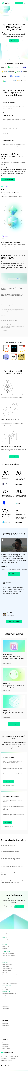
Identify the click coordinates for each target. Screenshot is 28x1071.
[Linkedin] (2, 1065)
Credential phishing (6, 997)
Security (11, 1056)
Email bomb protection (6, 999)
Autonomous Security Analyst (8, 953)
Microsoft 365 (5, 989)
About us (4, 1031)
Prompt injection (5, 1006)
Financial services (5, 1014)
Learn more (3, 299)
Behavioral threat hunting (7, 972)
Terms (2, 1056)
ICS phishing (4, 1002)
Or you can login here (8, 826)
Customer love (5, 1023)
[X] (6, 1065)
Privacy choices (13, 1058)
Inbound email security (6, 976)
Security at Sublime (6, 1048)
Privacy (6, 1056)
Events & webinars (5, 1044)
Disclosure (16, 1056)
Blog (3, 1042)
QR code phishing (5, 1008)
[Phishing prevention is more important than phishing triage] (14, 680)
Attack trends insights (6, 970)
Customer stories (5, 1025)
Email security (5, 939)
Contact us (4, 1035)
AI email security (5, 966)
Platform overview (5, 946)
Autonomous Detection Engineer (8, 955)
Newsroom (4, 1034)
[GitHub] (9, 1065)
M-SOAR (4, 981)
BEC (17, 294)
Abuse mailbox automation (7, 964)
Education (4, 1012)
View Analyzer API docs (8, 785)
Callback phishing (5, 995)
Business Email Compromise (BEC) (9, 993)
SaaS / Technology (5, 1016)
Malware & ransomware (6, 1004)
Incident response (5, 979)
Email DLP (4, 941)
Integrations (4, 948)
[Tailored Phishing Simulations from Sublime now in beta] (14, 706)
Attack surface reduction (7, 968)
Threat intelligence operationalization (9, 983)
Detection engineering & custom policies (9, 974)
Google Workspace (6, 987)
